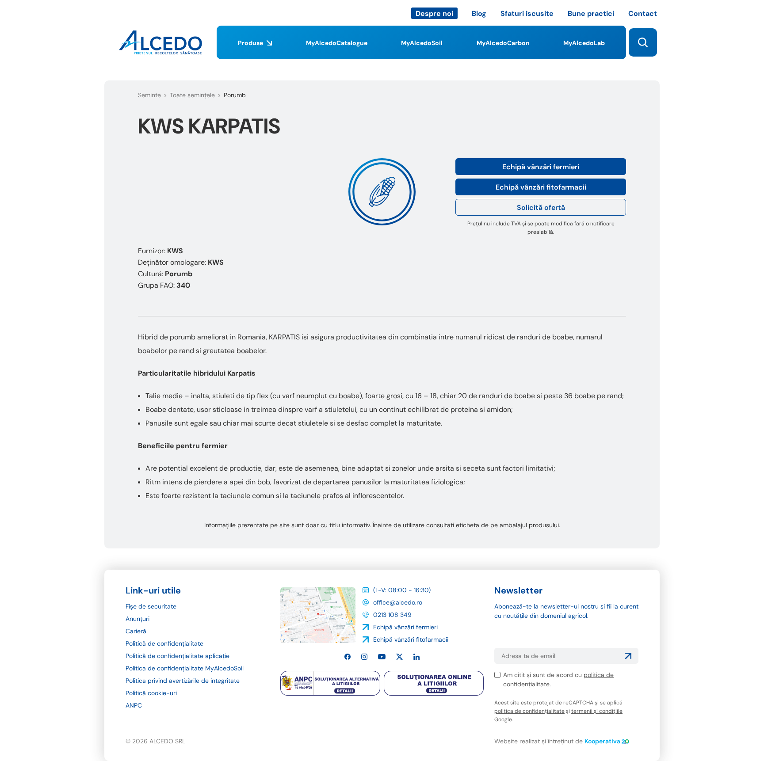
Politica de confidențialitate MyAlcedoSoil (185, 668)
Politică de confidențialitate (164, 643)
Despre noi (434, 13)
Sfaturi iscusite (527, 13)
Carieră (136, 631)
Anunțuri (137, 619)
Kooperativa (602, 741)
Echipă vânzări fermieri (540, 166)
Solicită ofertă (541, 207)
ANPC (134, 705)
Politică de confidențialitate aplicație (177, 656)
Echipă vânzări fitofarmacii (541, 187)
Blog (479, 13)
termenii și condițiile (597, 711)
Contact (642, 13)
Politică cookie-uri (151, 693)
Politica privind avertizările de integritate (183, 681)
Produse (250, 43)
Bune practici (591, 13)
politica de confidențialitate (529, 711)
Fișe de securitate (151, 606)
